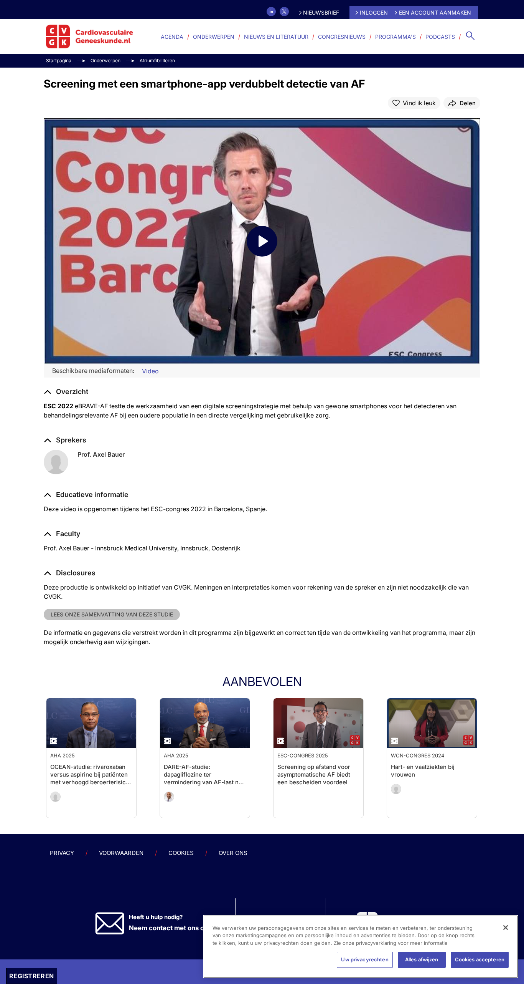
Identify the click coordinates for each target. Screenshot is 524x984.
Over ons (233, 852)
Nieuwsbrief (321, 12)
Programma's (395, 36)
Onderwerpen (213, 36)
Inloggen (374, 12)
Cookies (181, 852)
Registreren (31, 976)
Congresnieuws (342, 36)
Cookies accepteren (479, 959)
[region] (360, 946)
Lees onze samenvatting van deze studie (112, 614)
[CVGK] (89, 36)
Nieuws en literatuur (276, 36)
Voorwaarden (121, 852)
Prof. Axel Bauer (101, 454)
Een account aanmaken (435, 12)
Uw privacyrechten (364, 959)
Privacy (62, 852)
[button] (86, 495)
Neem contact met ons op (168, 928)
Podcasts (440, 36)
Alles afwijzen (421, 959)
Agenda (172, 36)
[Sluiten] (505, 927)
